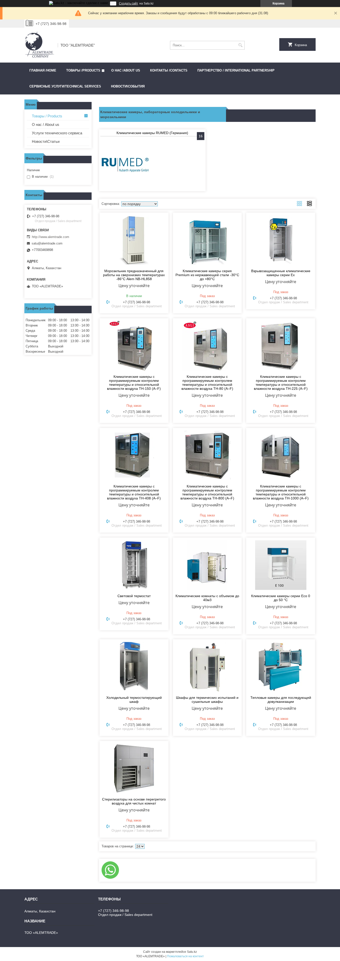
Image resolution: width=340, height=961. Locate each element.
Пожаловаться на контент (185, 956)
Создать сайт (128, 3)
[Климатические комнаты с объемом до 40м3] (207, 565)
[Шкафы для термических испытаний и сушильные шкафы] (207, 667)
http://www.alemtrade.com (50, 237)
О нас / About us (45, 124)
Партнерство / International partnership (236, 70)
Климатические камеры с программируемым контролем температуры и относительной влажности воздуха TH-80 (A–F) (207, 383)
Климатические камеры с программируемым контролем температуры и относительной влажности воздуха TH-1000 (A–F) (281, 492)
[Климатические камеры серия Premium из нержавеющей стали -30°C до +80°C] (207, 240)
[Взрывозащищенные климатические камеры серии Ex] (281, 240)
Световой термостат (134, 596)
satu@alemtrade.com (47, 243)
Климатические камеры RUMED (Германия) (152, 133)
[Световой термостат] (134, 565)
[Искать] (240, 45)
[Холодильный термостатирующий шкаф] (134, 667)
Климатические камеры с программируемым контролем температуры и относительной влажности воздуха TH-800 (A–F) (207, 492)
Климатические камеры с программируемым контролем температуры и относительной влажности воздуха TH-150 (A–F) (134, 383)
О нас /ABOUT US (125, 70)
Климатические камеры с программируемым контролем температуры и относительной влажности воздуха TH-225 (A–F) (281, 383)
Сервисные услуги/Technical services (65, 86)
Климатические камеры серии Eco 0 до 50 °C (280, 598)
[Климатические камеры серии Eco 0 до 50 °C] (281, 565)
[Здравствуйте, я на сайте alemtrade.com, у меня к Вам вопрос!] (110, 870)
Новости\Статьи (45, 141)
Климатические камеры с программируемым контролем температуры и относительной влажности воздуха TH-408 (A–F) (134, 492)
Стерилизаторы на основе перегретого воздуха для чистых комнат (134, 801)
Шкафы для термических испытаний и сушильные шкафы (207, 700)
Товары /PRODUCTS (83, 70)
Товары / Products (47, 116)
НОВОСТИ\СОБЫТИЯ (128, 86)
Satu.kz (192, 952)
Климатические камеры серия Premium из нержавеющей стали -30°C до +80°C (207, 275)
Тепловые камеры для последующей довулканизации (280, 700)
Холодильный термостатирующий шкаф (134, 700)
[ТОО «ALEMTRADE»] (39, 45)
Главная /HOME (42, 70)
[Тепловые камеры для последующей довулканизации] (281, 667)
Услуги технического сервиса (57, 133)
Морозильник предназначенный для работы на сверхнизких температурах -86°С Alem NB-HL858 (134, 275)
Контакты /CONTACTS (168, 70)
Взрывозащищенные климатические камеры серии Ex (280, 273)
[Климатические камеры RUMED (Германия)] (125, 165)
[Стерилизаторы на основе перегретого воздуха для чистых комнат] (134, 768)
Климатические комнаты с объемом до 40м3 (207, 598)
